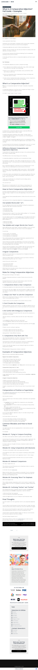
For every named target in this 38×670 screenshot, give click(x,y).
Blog (6, 13)
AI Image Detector (15, 622)
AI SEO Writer (15, 631)
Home (4, 13)
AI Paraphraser (15, 617)
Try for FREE (19, 127)
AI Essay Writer (15, 630)
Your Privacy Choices (29, 668)
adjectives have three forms (11, 392)
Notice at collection (19, 668)
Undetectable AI (21, 518)
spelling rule (20, 216)
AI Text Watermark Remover (17, 625)
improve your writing (28, 200)
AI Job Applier (15, 615)
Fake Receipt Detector (16, 624)
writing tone (14, 469)
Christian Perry (5, 14)
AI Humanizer (15, 613)
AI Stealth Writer (15, 633)
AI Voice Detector (15, 620)
